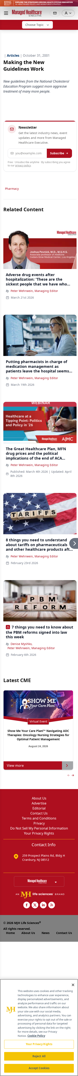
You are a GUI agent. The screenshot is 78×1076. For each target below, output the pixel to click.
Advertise (39, 803)
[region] (39, 1027)
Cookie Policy (36, 1036)
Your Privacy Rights (39, 833)
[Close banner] (73, 5)
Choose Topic (34, 25)
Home (10, 933)
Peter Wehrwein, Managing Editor (34, 291)
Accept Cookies (39, 1068)
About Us (39, 798)
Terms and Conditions (39, 818)
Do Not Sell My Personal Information (39, 828)
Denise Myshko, (21, 644)
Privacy (39, 823)
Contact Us (39, 813)
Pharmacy (12, 189)
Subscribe (57, 153)
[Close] (73, 984)
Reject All (39, 1056)
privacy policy (23, 165)
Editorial (39, 808)
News (46, 933)
